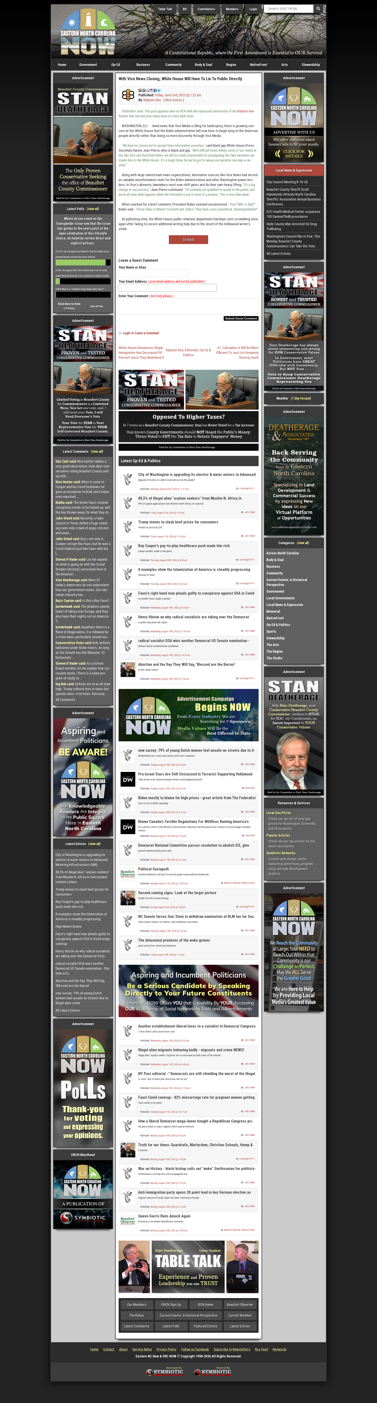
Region (231, 65)
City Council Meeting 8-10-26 (287, 182)
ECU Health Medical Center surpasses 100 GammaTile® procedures (293, 214)
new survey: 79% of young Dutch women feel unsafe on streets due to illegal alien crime (82, 998)
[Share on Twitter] (159, 90)
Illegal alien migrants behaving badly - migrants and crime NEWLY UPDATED (191, 1052)
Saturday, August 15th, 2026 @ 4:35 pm (168, 931)
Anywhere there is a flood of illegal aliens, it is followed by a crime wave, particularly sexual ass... (83, 632)
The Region (274, 651)
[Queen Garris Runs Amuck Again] (128, 1221)
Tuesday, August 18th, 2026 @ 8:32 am (168, 812)
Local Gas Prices (278, 813)
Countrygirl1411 (247, 488)
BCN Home (205, 1305)
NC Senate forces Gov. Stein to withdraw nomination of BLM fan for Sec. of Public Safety (196, 918)
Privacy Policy (167, 1349)
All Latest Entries (68, 1010)
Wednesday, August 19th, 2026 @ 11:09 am (170, 631)
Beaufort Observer (240, 1305)
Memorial (273, 611)
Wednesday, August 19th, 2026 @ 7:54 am (169, 679)
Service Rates (142, 1349)
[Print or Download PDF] (149, 90)
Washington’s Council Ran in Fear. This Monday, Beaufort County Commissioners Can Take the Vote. (293, 241)
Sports (271, 631)
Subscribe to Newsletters (232, 1349)
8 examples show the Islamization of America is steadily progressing (81, 916)
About (123, 1349)
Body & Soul (203, 65)
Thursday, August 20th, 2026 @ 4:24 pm (168, 584)
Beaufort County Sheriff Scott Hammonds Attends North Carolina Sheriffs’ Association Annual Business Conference (293, 196)
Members (232, 9)
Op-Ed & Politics (278, 625)
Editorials (191, 350)
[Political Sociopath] (128, 874)
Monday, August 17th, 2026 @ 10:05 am (168, 883)
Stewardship (311, 65)
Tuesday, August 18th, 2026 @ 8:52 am (168, 788)
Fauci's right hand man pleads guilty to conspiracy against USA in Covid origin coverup (83, 939)
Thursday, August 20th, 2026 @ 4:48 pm (168, 560)
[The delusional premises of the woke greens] (128, 945)
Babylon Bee (152, 100)
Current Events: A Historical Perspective (188, 1315)
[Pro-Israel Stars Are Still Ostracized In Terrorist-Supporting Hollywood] (128, 779)
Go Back (188, 240)
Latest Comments (136, 1326)
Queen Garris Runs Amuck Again (164, 1216)
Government (88, 65)
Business (143, 65)
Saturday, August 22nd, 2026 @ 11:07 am (169, 489)
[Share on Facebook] (155, 90)
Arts (285, 65)
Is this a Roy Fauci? (82, 601)
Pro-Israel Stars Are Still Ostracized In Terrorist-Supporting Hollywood (195, 774)
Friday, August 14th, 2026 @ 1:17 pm (167, 954)
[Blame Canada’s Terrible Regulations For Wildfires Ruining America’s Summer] (128, 826)
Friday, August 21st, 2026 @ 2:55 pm (167, 512)
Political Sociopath (153, 869)
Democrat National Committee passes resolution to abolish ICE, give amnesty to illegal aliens (193, 847)
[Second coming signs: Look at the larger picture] (128, 898)
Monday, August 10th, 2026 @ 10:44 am (168, 1230)
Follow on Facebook (195, 1349)
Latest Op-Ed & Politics (141, 460)
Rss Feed (261, 1349)
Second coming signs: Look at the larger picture (177, 892)
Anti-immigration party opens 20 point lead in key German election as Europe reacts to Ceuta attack (194, 1194)
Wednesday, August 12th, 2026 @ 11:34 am (170, 1088)
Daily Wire (250, 788)
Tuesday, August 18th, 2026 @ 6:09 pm (168, 764)
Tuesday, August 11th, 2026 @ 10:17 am (168, 1112)
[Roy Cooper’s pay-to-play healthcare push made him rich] (128, 550)
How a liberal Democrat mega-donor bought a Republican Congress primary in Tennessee (195, 1123)
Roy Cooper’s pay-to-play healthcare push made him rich (81, 904)
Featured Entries (206, 1326)
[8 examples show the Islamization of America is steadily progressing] (128, 574)
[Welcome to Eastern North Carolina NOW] (88, 31)
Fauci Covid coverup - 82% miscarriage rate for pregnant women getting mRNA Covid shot (196, 1099)
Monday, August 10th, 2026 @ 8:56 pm (168, 1135)
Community (173, 65)
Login (253, 9)
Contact (108, 1349)
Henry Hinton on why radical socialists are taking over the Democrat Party (83, 953)
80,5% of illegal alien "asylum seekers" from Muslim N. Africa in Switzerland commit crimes (83, 877)
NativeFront (258, 65)
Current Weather (240, 1315)
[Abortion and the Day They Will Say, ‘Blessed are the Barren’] (128, 669)
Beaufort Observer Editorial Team (239, 883)
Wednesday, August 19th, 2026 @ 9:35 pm (169, 607)
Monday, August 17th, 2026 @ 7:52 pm (168, 836)
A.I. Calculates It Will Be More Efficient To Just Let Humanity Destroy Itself (237, 353)
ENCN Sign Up (171, 1305)
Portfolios (137, 1315)
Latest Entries (240, 1326)
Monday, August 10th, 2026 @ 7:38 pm (168, 1159)
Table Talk (165, 9)
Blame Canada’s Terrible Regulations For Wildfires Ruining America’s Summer (193, 823)
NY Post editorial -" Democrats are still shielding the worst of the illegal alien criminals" (196, 1075)
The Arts (272, 645)
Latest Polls (171, 1326)
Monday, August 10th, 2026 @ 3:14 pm (168, 1206)
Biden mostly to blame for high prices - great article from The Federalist (197, 797)
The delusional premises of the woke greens (174, 940)
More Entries (173, 100)
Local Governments (280, 598)
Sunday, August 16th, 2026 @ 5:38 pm (168, 907)
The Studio (274, 658)
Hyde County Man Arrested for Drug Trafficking (291, 226)
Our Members (136, 1305)
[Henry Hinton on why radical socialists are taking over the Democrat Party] (128, 622)
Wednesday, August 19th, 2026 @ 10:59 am (170, 655)
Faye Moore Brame (69, 926)
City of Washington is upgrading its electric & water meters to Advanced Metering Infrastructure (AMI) (82, 860)
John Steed (249, 512)
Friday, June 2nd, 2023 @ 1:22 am (178, 95)
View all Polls (96, 306)
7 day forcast (301, 398)
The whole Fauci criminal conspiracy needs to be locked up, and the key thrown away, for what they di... (83, 507)
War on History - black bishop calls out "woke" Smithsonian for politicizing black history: (197, 1170)
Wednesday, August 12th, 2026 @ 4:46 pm (169, 1064)
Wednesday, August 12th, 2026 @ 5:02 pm (169, 1040)
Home (62, 65)
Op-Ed (115, 65)
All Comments (65, 700)
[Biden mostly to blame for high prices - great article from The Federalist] (128, 803)
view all (93, 209)
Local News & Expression (284, 605)
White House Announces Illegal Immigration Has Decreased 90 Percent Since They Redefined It (141, 353)
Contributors (206, 9)
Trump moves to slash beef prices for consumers (82, 891)
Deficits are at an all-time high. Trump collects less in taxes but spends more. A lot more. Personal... (83, 689)
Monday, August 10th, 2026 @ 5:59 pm (168, 1183)
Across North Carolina (282, 553)
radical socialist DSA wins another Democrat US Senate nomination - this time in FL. (83, 968)
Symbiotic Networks (281, 853)
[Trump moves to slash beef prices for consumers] (128, 527)
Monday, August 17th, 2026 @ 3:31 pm (168, 859)
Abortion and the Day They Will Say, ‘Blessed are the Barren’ (80, 983)
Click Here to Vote (69, 304)
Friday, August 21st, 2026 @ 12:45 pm (168, 536)
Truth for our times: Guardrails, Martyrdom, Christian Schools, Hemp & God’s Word (195, 1147)
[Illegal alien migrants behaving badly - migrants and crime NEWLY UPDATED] (128, 1055)
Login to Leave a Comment (141, 333)
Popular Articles (278, 835)
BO (185, 9)
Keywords (280, 1349)
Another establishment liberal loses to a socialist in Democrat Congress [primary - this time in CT (197, 1028)
